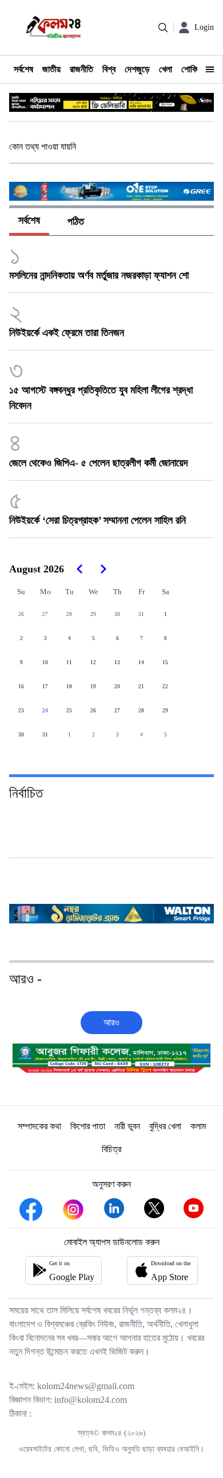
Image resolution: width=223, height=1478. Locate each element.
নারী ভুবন (127, 1126)
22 (165, 686)
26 (21, 614)
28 (69, 614)
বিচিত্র (111, 1149)
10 (45, 662)
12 (93, 662)
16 (21, 686)
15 (165, 662)
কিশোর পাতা (87, 1126)
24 (45, 710)
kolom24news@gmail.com (85, 1386)
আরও (111, 1022)
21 (141, 686)
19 (93, 686)
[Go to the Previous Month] (80, 569)
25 (69, 710)
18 (69, 686)
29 (93, 614)
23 (21, 710)
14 (141, 662)
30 (117, 614)
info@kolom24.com (90, 1400)
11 (69, 662)
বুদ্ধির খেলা (165, 1126)
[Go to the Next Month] (103, 569)
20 (117, 686)
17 (45, 686)
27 (45, 614)
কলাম (198, 1126)
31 (141, 614)
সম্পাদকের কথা (39, 1126)
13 (117, 662)
